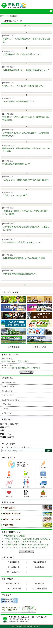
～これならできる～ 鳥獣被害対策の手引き (22, 541)
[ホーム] (3, 16)
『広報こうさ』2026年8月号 (15, 195)
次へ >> (26, 25)
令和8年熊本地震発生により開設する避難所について (25, 70)
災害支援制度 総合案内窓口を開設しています (22, 242)
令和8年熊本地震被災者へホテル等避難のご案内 (23, 258)
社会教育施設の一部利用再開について (19, 101)
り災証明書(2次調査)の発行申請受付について (22, 54)
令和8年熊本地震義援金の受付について (19, 274)
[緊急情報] (13, 16)
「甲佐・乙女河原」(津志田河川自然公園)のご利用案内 (27, 539)
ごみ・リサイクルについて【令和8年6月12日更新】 (25, 547)
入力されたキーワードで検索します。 (17, 447)
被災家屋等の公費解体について (16, 164)
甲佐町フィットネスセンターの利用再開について (24, 86)
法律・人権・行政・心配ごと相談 (15, 361)
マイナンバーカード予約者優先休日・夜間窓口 (20, 368)
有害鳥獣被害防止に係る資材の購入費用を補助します (26, 544)
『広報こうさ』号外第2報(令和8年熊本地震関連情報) (25, 180)
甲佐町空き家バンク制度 (14, 536)
